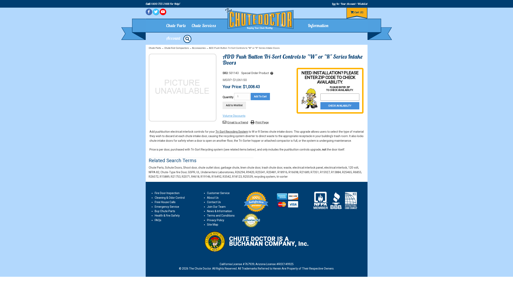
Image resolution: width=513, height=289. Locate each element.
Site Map (212, 224)
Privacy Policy (215, 220)
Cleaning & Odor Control (170, 197)
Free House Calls (165, 202)
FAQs (158, 220)
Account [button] (173, 38)
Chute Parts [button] (176, 25)
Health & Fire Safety (167, 215)
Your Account (347, 4)
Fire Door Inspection (167, 193)
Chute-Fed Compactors (176, 48)
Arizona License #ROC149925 (274, 264)
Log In (335, 4)
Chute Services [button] (204, 25)
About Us (213, 197)
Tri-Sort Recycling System (231, 131)
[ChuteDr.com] (259, 19)
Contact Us (214, 202)
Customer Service (218, 193)
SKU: (226, 73)
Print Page (262, 122)
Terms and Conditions (221, 215)
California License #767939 (237, 264)
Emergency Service (167, 206)
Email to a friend (237, 122)
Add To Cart (260, 96)
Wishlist (362, 4)
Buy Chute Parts (165, 211)
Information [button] (318, 25)
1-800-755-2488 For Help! (163, 4)
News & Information (219, 211)
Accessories (199, 48)
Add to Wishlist (234, 105)
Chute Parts (155, 48)
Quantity (228, 97)
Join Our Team (216, 206)
